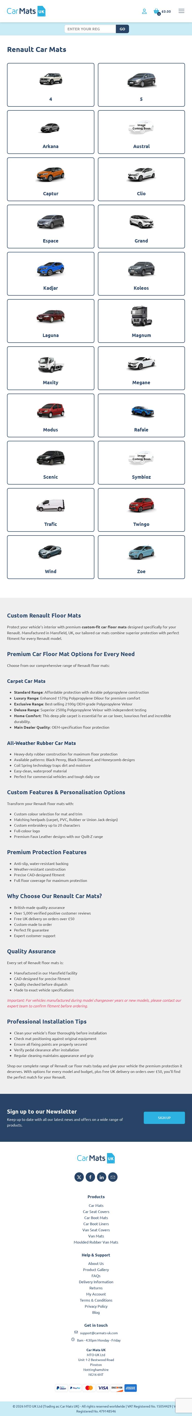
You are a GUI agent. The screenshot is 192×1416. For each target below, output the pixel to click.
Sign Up (164, 1117)
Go (122, 28)
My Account (96, 1293)
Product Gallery (96, 1269)
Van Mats (96, 1235)
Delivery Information (96, 1281)
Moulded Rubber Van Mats (96, 1242)
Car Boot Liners (96, 1223)
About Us (96, 1263)
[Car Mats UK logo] (96, 1158)
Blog (96, 1312)
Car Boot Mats (96, 1217)
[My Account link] (144, 11)
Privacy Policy (96, 1306)
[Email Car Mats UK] (113, 1177)
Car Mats (96, 1205)
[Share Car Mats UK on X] (79, 1177)
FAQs (96, 1275)
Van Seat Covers (96, 1229)
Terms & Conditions (96, 1300)
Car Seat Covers (96, 1211)
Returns (96, 1287)
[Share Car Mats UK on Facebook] (90, 1177)
